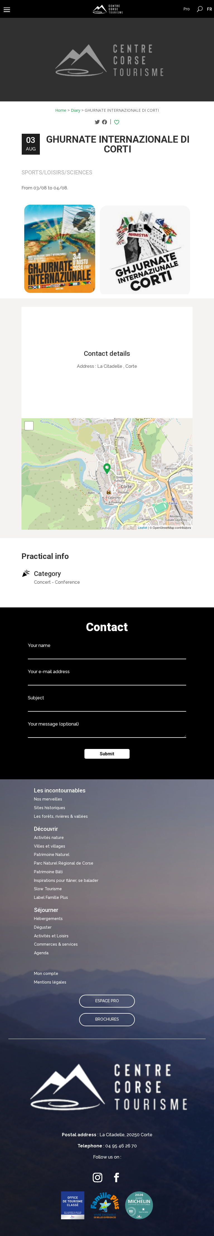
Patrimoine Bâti (48, 872)
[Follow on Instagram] (97, 1177)
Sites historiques (49, 808)
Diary (75, 110)
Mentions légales (50, 982)
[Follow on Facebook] (116, 1177)
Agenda (41, 953)
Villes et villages (49, 846)
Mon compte (46, 973)
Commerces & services (56, 944)
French (209, 9)
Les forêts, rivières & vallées (61, 816)
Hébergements (48, 918)
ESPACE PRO (107, 1001)
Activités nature (49, 837)
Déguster (43, 927)
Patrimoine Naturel (51, 854)
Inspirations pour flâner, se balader (66, 880)
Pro (186, 8)
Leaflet (142, 527)
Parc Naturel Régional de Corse (63, 863)
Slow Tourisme (48, 889)
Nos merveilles (48, 799)
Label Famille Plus (51, 897)
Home (60, 110)
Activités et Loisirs (51, 936)
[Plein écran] (29, 426)
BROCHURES (107, 1019)
